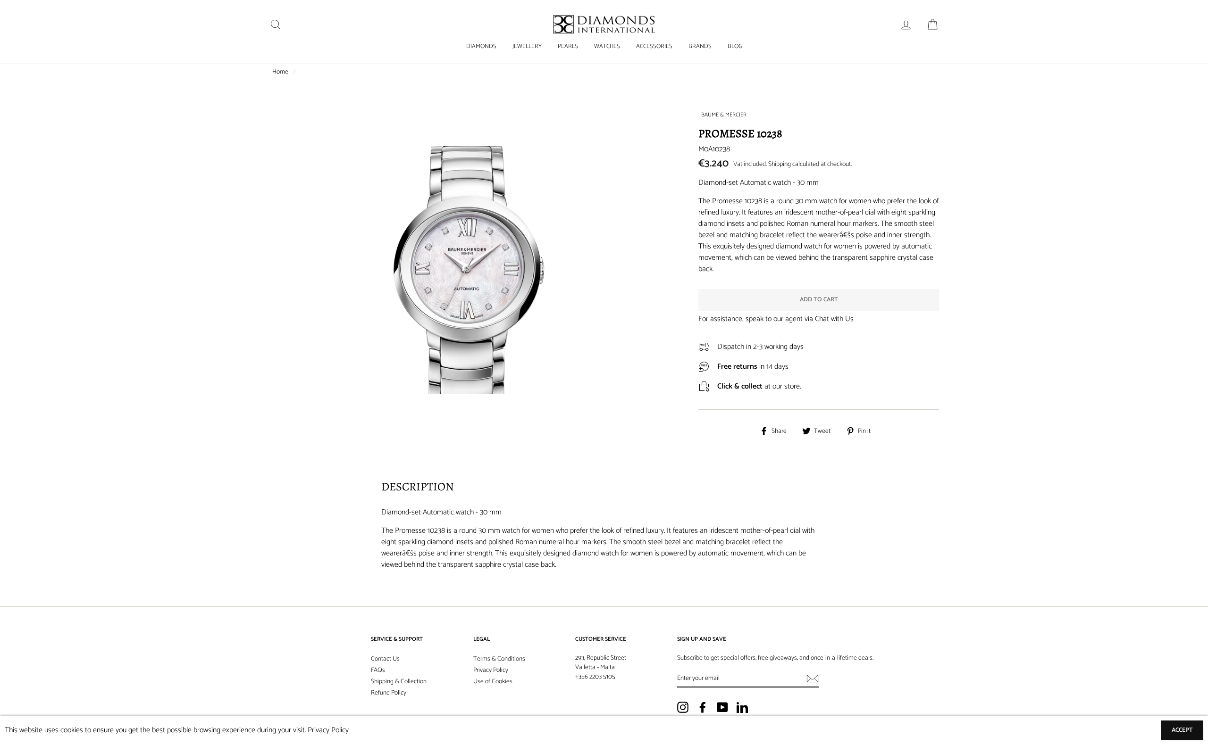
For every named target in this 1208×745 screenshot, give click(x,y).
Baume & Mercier (724, 114)
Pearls (568, 46)
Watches (607, 46)
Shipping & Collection (399, 681)
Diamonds (481, 46)
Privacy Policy (490, 670)
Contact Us (385, 659)
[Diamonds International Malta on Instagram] (682, 707)
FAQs (378, 670)
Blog (735, 46)
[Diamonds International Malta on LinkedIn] (742, 707)
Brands (700, 46)
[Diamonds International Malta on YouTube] (722, 707)
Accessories (654, 46)
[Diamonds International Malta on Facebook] (702, 707)
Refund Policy (388, 692)
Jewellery (527, 46)
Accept (1182, 730)
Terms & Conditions (499, 659)
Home (280, 71)
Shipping (779, 164)
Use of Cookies (492, 681)
